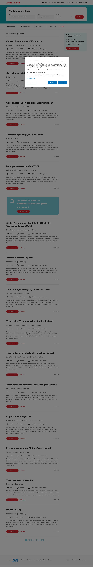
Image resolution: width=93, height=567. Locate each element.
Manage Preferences (31, 82)
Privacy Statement (45, 67)
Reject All (52, 82)
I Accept (62, 82)
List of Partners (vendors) (31, 78)
